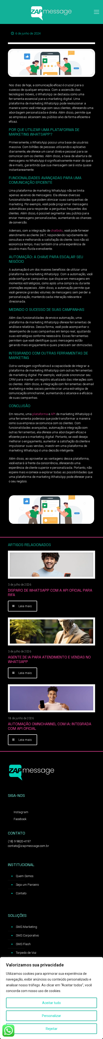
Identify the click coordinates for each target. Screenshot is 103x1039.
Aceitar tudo (51, 1003)
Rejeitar (51, 1029)
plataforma (40, 414)
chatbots (56, 230)
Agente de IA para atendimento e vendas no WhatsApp (49, 659)
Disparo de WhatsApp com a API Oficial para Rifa (50, 592)
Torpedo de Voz (26, 952)
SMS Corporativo (27, 935)
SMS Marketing (26, 927)
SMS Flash (23, 944)
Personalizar (51, 1016)
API (53, 414)
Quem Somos (25, 876)
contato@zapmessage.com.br (28, 846)
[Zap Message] (51, 12)
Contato (21, 893)
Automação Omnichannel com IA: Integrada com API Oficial (49, 726)
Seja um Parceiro (27, 884)
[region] (51, 998)
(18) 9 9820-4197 (19, 841)
